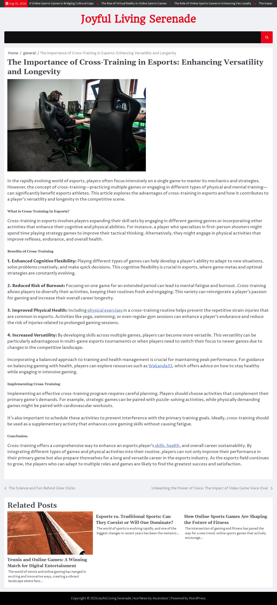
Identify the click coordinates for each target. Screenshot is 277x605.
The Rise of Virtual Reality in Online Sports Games (125, 3)
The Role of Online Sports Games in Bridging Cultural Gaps (46, 3)
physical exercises (104, 310)
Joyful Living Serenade (138, 19)
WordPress (197, 598)
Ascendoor (161, 598)
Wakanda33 (160, 366)
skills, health (167, 446)
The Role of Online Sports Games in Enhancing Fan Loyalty (204, 3)
